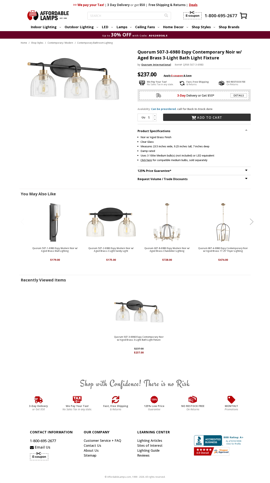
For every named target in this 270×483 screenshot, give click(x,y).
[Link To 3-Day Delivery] (39, 399)
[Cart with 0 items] (243, 15)
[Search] (166, 15)
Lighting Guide (148, 450)
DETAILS (238, 95)
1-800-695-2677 (43, 440)
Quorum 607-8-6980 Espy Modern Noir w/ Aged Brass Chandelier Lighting (167, 249)
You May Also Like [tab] (38, 193)
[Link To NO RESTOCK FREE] (193, 399)
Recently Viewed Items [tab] (43, 280)
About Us (91, 450)
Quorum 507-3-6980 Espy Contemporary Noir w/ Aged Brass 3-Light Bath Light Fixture (139, 338)
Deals (193, 5)
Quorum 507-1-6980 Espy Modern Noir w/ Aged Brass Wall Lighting (55, 249)
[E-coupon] (192, 15)
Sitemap (90, 455)
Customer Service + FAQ (102, 440)
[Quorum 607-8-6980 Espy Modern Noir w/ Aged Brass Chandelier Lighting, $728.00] (167, 222)
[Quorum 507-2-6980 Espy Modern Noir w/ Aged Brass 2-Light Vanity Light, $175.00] (111, 222)
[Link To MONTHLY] (231, 399)
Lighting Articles (149, 440)
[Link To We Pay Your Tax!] (77, 399)
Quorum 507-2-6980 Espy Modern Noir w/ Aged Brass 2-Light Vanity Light (111, 249)
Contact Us (92, 445)
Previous (22, 221)
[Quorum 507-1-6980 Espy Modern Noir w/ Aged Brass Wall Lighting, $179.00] (55, 222)
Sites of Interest (150, 445)
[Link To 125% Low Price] (154, 399)
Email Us (42, 447)
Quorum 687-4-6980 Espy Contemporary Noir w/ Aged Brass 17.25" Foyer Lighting (223, 249)
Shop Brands (229, 27)
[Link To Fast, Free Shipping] (116, 399)
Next (251, 221)
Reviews (143, 455)
